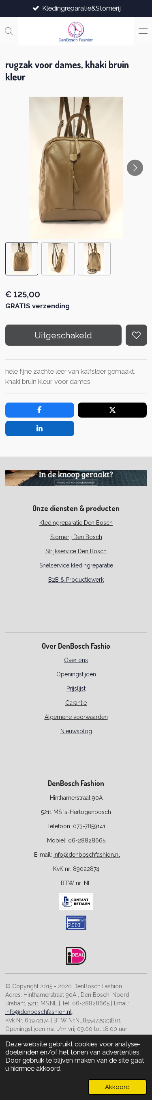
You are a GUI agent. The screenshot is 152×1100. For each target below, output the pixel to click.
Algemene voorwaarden (76, 717)
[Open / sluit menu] (143, 31)
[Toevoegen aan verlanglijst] (136, 335)
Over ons (76, 660)
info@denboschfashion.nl (87, 854)
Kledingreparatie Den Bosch (76, 523)
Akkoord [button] (117, 1087)
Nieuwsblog (76, 731)
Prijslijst (76, 688)
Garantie (76, 702)
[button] (22, 258)
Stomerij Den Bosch (76, 537)
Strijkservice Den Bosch (76, 551)
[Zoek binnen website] (9, 31)
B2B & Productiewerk (76, 579)
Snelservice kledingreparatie (76, 565)
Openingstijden (76, 674)
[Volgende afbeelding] (135, 168)
